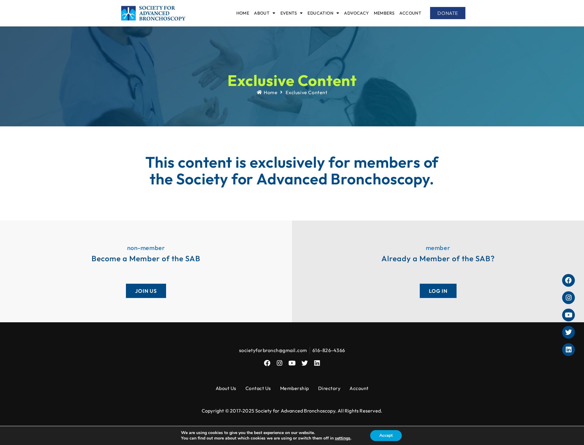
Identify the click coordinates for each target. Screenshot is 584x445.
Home (242, 13)
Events (288, 13)
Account (410, 13)
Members (384, 13)
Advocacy (356, 13)
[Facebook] (267, 363)
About (261, 13)
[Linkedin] (317, 363)
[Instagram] (279, 363)
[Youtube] (292, 363)
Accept (386, 435)
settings (342, 438)
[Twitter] (304, 363)
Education (320, 13)
